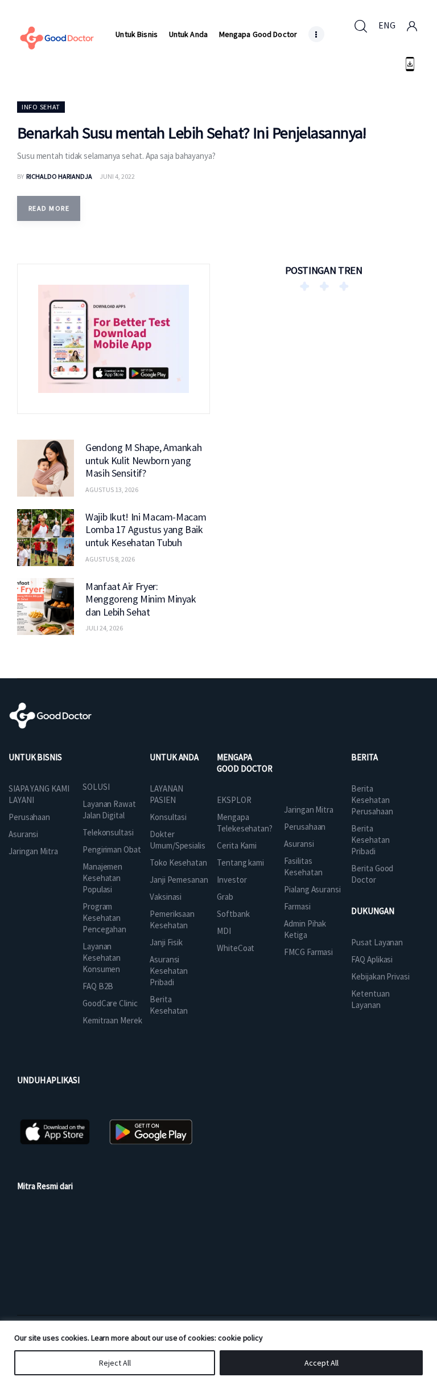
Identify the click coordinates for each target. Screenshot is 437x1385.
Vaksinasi (166, 896)
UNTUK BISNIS (35, 757)
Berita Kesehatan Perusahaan (372, 800)
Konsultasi (168, 817)
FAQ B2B (98, 986)
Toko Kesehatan (178, 862)
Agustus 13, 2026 (111, 489)
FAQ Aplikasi (372, 959)
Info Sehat (41, 107)
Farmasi (297, 906)
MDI (224, 930)
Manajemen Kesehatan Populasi (102, 878)
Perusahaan (29, 817)
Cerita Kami (237, 845)
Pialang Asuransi (312, 889)
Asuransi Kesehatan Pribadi (169, 970)
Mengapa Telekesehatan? (245, 823)
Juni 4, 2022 (117, 176)
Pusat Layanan (377, 942)
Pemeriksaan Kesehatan (172, 919)
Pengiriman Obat (112, 849)
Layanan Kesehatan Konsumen (102, 957)
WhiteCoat (235, 948)
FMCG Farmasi (308, 951)
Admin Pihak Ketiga (305, 929)
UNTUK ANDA (174, 757)
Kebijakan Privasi (380, 976)
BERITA (364, 757)
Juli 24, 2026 (104, 628)
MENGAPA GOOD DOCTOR (245, 763)
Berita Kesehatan (169, 1005)
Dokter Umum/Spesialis (177, 840)
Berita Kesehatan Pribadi (370, 840)
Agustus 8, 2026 (110, 559)
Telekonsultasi (108, 832)
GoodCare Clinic (110, 1003)
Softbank (233, 913)
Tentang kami (240, 862)
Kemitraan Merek (112, 1020)
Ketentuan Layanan (370, 999)
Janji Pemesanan (179, 879)
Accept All (321, 1363)
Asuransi (23, 834)
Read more (48, 208)
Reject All (115, 1363)
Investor (231, 879)
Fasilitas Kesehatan (303, 866)
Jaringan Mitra (33, 851)
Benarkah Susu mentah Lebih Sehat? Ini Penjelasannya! (191, 132)
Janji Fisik (166, 942)
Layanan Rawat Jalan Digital (109, 809)
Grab (225, 896)
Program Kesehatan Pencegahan (104, 918)
